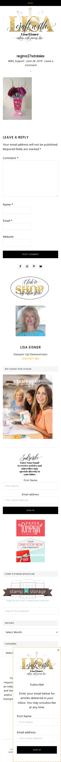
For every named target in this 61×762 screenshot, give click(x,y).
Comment (10, 158)
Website (8, 237)
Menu (30, 3)
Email (7, 221)
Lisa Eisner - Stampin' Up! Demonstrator (30, 25)
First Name (30, 480)
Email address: (30, 494)
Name (8, 204)
